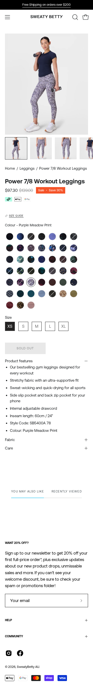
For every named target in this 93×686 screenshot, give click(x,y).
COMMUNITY (14, 636)
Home (10, 168)
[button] (74, 17)
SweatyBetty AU (28, 667)
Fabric (10, 440)
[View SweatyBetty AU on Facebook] (20, 653)
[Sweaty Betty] (47, 17)
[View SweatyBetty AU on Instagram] (8, 653)
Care (9, 448)
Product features (19, 361)
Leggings (27, 168)
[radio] (9, 236)
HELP (8, 620)
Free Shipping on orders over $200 (46, 4)
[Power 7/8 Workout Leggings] (16, 148)
